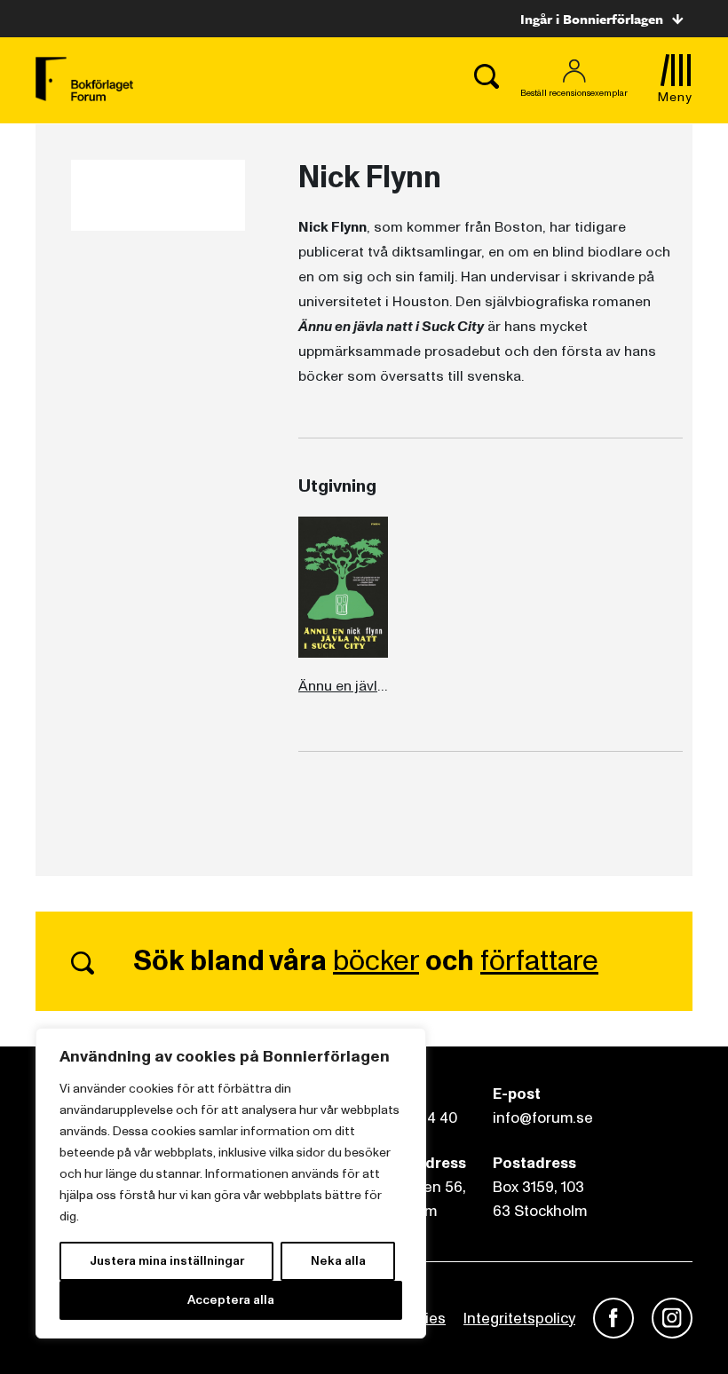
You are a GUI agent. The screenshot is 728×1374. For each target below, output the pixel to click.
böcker (376, 961)
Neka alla (338, 1260)
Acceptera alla (230, 1299)
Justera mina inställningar (167, 1260)
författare (539, 961)
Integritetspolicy (519, 1318)
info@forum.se (543, 1118)
